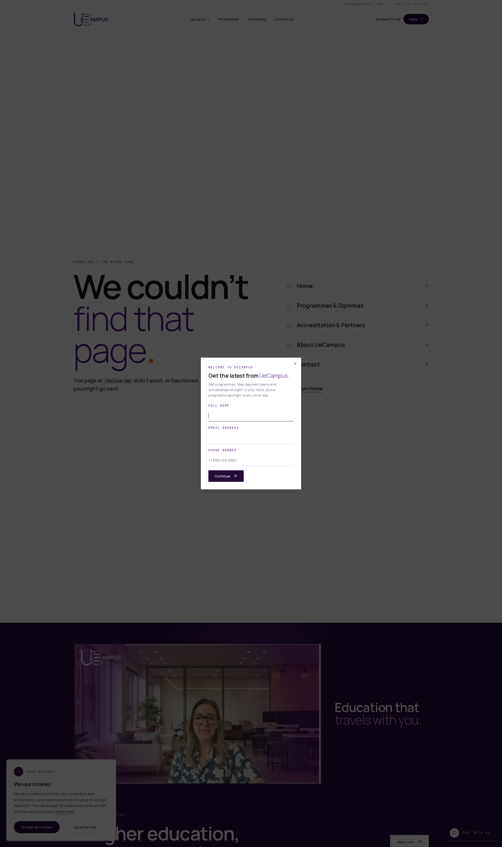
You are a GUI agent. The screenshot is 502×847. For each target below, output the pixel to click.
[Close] (295, 364)
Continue (222, 476)
